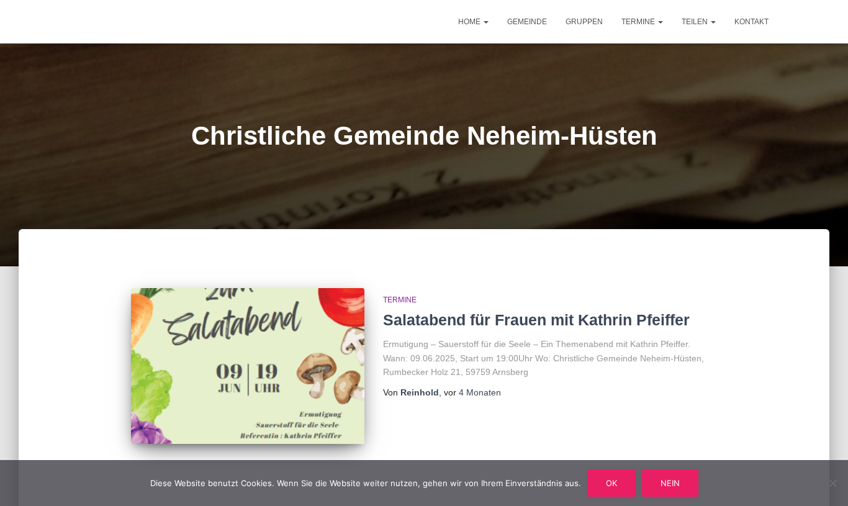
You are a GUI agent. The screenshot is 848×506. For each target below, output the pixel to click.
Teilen (696, 21)
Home (470, 21)
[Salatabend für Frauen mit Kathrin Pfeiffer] (247, 366)
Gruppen (584, 21)
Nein (670, 483)
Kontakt (751, 21)
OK (611, 483)
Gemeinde (527, 21)
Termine (639, 21)
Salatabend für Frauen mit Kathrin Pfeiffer (536, 319)
